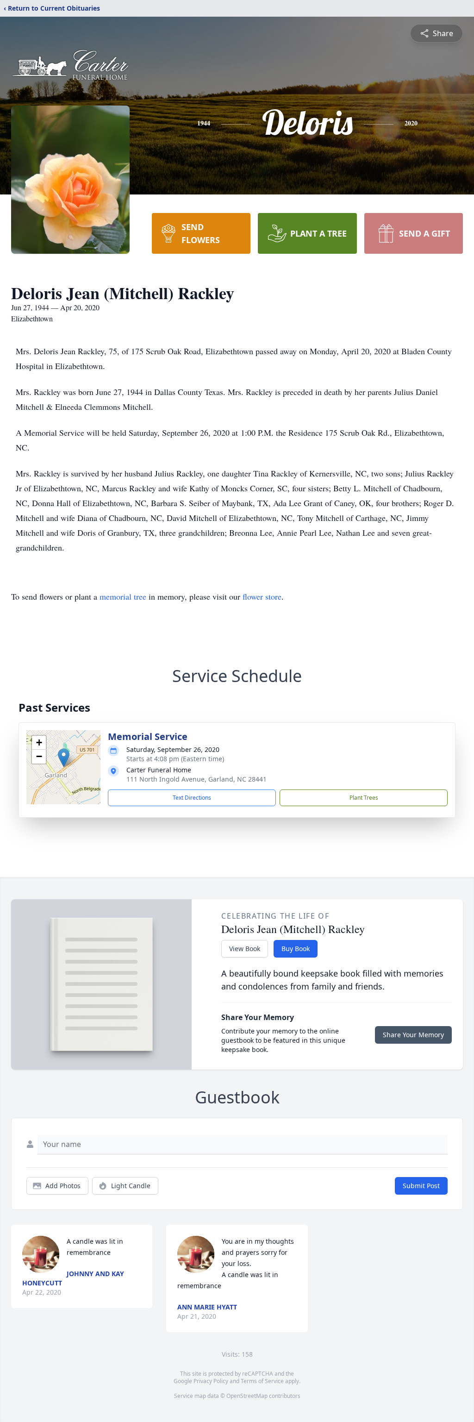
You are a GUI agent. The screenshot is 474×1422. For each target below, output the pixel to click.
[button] (63, 757)
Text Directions (192, 798)
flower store (262, 596)
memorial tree (123, 596)
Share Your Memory (413, 1034)
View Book (244, 948)
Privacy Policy (210, 1381)
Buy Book (295, 948)
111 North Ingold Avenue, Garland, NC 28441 (196, 779)
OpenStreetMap (247, 1396)
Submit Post (421, 1185)
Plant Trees (363, 798)
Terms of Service (262, 1381)
